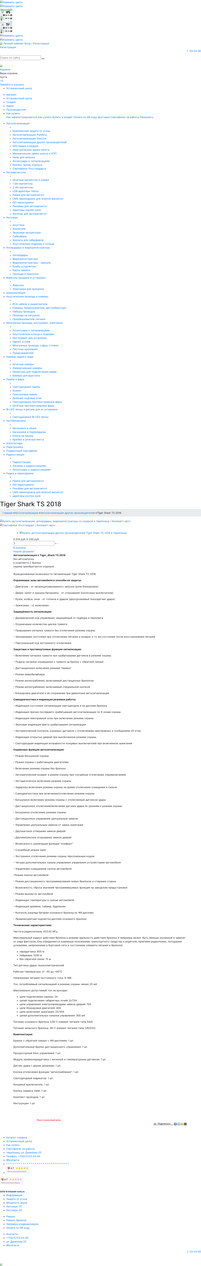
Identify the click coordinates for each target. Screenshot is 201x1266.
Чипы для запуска (24, 157)
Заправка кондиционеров (22, 1224)
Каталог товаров (16, 1137)
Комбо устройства (24, 266)
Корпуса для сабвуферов (28, 240)
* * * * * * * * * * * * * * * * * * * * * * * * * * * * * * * (37, 1163)
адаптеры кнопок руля (27, 495)
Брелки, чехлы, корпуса (27, 164)
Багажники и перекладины (29, 431)
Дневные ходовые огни (27, 398)
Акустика (18, 225)
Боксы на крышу (23, 435)
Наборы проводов (24, 311)
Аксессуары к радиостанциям (31, 469)
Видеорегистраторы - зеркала (32, 262)
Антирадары (20, 255)
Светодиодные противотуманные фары (37, 401)
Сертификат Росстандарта (29, 168)
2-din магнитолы (23, 187)
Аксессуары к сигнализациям (31, 161)
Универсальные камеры (27, 368)
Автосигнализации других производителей (40, 142)
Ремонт (10, 1216)
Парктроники (14, 447)
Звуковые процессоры (27, 232)
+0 (1, 80)
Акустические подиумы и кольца (33, 243)
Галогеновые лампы (25, 394)
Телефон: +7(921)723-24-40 (23, 1156)
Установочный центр (19, 88)
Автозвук (12, 217)
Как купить (13, 113)
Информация (14, 1195)
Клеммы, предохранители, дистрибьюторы (39, 307)
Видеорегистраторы (25, 258)
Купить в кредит (62, 117)
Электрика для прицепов (28, 289)
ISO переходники (23, 202)
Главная (7, 512)
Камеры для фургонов (26, 375)
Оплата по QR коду (85, 117)
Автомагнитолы (16, 172)
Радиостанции (15, 454)
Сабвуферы (20, 236)
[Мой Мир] (185, 1123)
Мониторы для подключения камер (35, 371)
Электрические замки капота (31, 149)
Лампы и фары (15, 379)
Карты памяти (21, 270)
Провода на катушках (26, 315)
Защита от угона (16, 1198)
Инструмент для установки (30, 337)
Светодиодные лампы (26, 386)
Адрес (10, 105)
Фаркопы (18, 285)
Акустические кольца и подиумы (33, 334)
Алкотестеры (14, 443)
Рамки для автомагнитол (28, 194)
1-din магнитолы (23, 183)
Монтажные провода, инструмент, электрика (34, 322)
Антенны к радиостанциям (29, 465)
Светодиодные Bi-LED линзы (31, 416)
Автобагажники (16, 420)
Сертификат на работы (125, 117)
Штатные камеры (23, 364)
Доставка (104, 117)
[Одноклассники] (182, 1123)
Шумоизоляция (15, 292)
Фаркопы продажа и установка (25, 277)
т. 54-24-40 (194, 51)
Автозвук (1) (14, 1206)
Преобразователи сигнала (29, 319)
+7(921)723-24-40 (17, 1237)
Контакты (12, 1234)
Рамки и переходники (20, 473)
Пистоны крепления (25, 349)
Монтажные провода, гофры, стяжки (35, 345)
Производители (16, 109)
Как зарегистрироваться (21, 117)
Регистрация (8, 47)
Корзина (5, 69)
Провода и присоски (26, 273)
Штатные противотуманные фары (33, 405)
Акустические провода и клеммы (27, 296)
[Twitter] (178, 1123)
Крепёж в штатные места (28, 439)
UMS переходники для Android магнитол (38, 198)
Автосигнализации (18, 123)
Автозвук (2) (14, 1210)
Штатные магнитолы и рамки (31, 179)
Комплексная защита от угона (31, 130)
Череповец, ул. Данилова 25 (23, 1152)
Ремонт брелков (16, 1220)
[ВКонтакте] (175, 1123)
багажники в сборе (24, 428)
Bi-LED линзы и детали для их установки (31, 409)
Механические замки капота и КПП (35, 153)
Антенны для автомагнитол (29, 213)
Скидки (11, 102)
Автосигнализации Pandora (30, 134)
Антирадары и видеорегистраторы (28, 247)
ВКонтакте (12, 1160)
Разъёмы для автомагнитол (30, 206)
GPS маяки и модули (25, 146)
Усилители (19, 228)
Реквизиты (146, 117)
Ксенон (17, 390)
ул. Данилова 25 (16, 1241)
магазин (11, 94)
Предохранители (23, 352)
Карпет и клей (21, 341)
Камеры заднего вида (19, 356)
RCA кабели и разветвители (30, 304)
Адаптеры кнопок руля (27, 209)
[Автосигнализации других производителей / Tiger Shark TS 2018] (73, 532)
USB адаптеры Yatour (26, 191)
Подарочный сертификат (22, 450)
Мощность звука (16, 1202)
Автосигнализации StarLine (29, 138)
